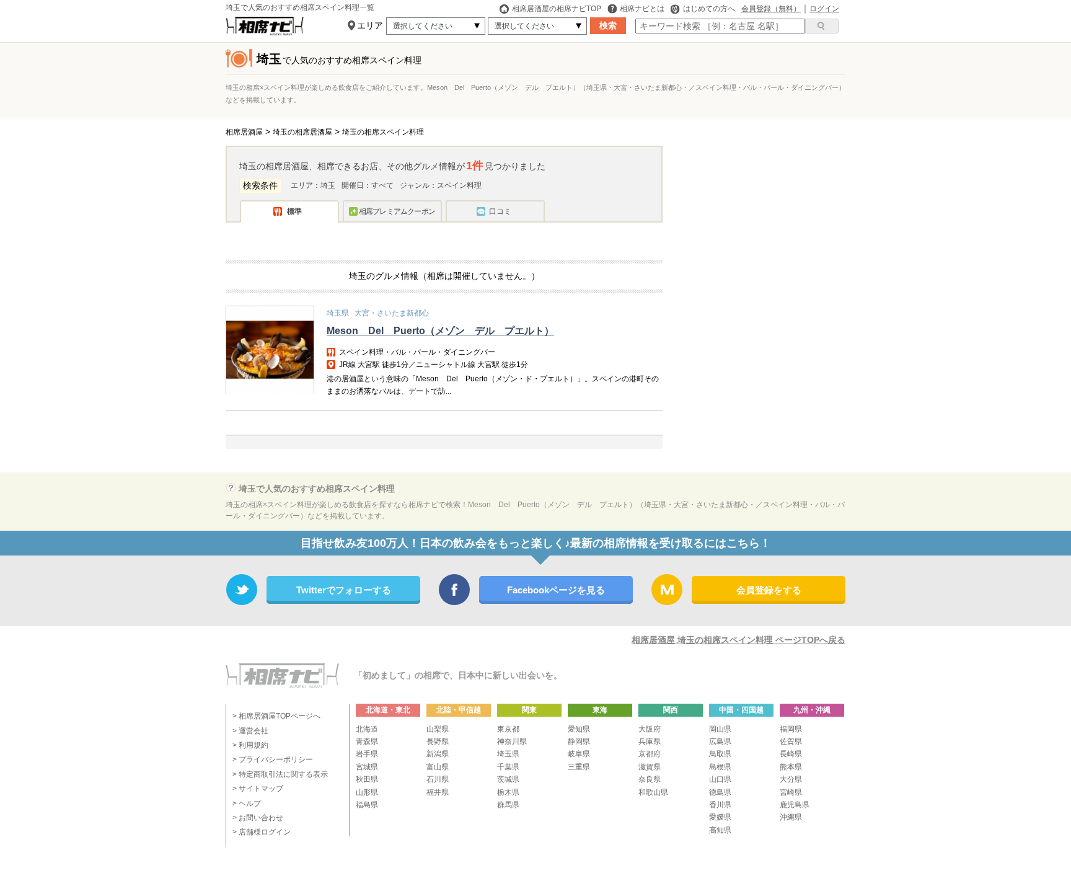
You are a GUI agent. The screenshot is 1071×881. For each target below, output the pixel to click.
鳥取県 (720, 754)
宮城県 (367, 767)
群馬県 (508, 804)
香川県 (720, 804)
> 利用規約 (250, 745)
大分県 (791, 779)
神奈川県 (512, 741)
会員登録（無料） (771, 8)
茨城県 (508, 779)
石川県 (437, 779)
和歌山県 (653, 792)
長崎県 (791, 754)
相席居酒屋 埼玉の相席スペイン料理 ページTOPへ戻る (738, 640)
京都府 (649, 754)
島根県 (720, 767)
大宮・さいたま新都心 (392, 313)
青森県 (367, 741)
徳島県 (720, 792)
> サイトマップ (257, 788)
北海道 (367, 729)
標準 (294, 211)
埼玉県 (338, 313)
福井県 (437, 792)
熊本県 (791, 767)
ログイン (824, 8)
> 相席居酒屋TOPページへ (276, 716)
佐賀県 (791, 741)
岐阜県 (579, 754)
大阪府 (649, 729)
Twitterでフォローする (343, 590)
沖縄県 (791, 817)
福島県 (367, 804)
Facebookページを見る (556, 590)
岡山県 (720, 729)
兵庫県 (649, 741)
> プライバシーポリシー (272, 759)
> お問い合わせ (257, 817)
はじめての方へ (709, 8)
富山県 (437, 767)
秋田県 (367, 779)
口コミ (500, 211)
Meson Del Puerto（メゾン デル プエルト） (440, 330)
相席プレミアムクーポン (397, 211)
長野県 (437, 741)
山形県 (367, 792)
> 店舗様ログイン (261, 832)
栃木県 (508, 792)
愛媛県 (720, 817)
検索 (608, 25)
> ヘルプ (246, 803)
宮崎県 (791, 792)
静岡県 (579, 741)
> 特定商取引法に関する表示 (280, 774)
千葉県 (508, 767)
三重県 (579, 767)
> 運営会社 (250, 731)
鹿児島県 (794, 804)
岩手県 (367, 754)
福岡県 (791, 729)
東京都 (508, 729)
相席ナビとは (642, 8)
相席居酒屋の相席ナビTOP (556, 8)
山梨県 (437, 729)
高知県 (720, 830)
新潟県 (437, 754)
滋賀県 (649, 767)
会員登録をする (768, 590)
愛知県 (579, 729)
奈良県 (649, 779)
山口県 (720, 779)
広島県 (720, 741)
